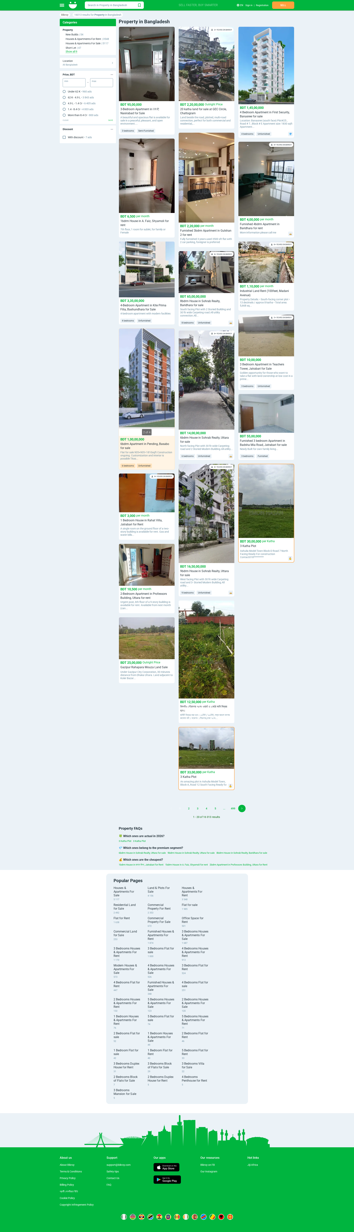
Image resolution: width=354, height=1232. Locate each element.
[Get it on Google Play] (167, 1180)
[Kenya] (133, 1217)
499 (233, 808)
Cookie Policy (67, 1198)
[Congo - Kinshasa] (203, 1217)
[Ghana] (159, 1217)
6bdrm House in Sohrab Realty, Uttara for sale (142, 852)
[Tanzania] (150, 1217)
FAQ (109, 1184)
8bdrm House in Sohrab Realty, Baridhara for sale (241, 852)
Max (94, 81)
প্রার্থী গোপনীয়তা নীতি (69, 1191)
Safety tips (113, 1171)
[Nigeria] (124, 1217)
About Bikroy (67, 1164)
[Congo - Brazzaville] (212, 1217)
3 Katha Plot (125, 841)
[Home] (73, 5)
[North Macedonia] (230, 1217)
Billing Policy (67, 1184)
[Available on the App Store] (166, 1167)
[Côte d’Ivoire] (186, 1217)
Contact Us (113, 1178)
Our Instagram (208, 1171)
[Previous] (171, 808)
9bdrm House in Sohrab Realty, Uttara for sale (191, 852)
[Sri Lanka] (195, 1217)
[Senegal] (177, 1217)
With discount (80, 137)
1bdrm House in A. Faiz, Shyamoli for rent (186, 864)
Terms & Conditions (71, 1171)
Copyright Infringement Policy (77, 1204)
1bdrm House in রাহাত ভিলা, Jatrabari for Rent (141, 864)
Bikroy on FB (207, 1164)
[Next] (242, 808)
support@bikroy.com (119, 1164)
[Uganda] (142, 1217)
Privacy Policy (68, 1178)
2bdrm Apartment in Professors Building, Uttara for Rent (238, 864)
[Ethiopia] (168, 1217)
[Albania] (221, 1217)
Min (66, 81)
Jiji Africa (252, 1164)
